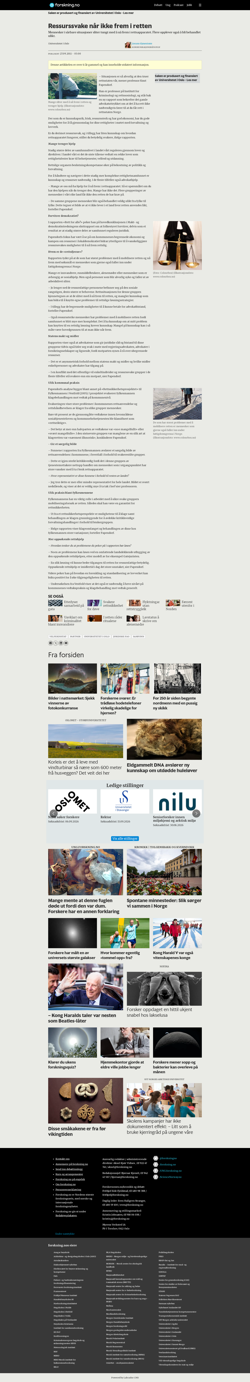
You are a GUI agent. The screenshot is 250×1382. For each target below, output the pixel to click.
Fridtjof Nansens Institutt (65, 1295)
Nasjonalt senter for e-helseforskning (123, 1290)
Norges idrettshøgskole (117, 1334)
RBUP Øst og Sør (166, 1260)
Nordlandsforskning (115, 1314)
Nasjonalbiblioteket (115, 1275)
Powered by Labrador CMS (125, 1377)
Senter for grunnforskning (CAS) (174, 1280)
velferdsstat (58, 636)
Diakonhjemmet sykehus (65, 1264)
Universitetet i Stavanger (170, 1340)
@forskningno (168, 1158)
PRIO (161, 1256)
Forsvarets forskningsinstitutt (68, 1287)
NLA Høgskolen (113, 1252)
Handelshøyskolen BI (64, 1299)
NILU (56, 1367)
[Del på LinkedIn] (60, 643)
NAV (56, 1351)
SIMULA (162, 1272)
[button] (54, 813)
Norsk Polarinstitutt (115, 1338)
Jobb (189, 5)
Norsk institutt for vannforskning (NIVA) (125, 1359)
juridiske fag (121, 636)
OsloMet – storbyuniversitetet (120, 1363)
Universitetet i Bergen (169, 1328)
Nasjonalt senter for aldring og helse (123, 1286)
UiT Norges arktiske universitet (173, 1320)
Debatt (158, 5)
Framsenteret (60, 1291)
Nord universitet (113, 1310)
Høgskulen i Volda (62, 1316)
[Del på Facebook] (50, 643)
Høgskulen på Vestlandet (65, 1320)
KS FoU (57, 1332)
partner (75, 636)
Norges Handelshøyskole (118, 1322)
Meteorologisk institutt (64, 1347)
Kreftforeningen (61, 1336)
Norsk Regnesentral (115, 1342)
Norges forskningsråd (116, 1326)
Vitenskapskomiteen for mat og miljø (176, 1364)
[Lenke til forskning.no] (98, 3)
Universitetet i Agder (168, 1324)
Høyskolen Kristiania (63, 1324)
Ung (168, 5)
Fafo (56, 1276)
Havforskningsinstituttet (65, 1303)
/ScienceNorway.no (171, 1177)
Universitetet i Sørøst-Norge (172, 1344)
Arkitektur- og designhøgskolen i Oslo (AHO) (75, 1256)
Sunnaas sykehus (167, 1303)
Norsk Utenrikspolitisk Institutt (121, 1350)
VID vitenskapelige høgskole (172, 1360)
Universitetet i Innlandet (170, 1332)
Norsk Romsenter (114, 1346)
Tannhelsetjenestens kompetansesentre (177, 1312)
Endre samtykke (65, 1233)
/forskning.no (168, 1164)
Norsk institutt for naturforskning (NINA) (125, 1354)
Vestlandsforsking (167, 1352)
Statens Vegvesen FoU (169, 1295)
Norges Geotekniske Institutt (119, 1318)
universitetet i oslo (97, 636)
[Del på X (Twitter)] (55, 643)
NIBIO (56, 1355)
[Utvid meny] (200, 5)
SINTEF (162, 1276)
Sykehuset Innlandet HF (170, 1307)
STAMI (162, 1291)
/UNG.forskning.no (171, 1170)
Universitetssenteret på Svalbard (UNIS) (177, 1348)
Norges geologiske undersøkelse (121, 1330)
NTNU (109, 1271)
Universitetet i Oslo (167, 1336)
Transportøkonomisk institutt (173, 1316)
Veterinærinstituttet (168, 1356)
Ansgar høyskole (61, 1252)
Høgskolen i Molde (62, 1307)
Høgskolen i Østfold (63, 1312)
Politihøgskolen (166, 1252)
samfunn (138, 636)
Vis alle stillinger (125, 838)
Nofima (109, 1306)
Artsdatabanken (61, 1260)
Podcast (178, 5)
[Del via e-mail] (66, 643)
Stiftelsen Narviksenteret (170, 1299)
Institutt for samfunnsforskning (69, 1328)
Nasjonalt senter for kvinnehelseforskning (126, 1294)
